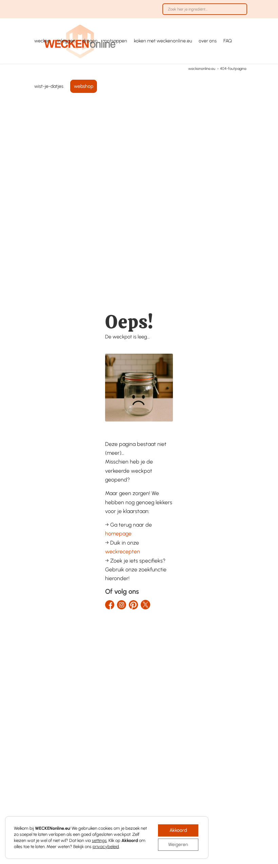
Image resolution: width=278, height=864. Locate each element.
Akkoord (178, 830)
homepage (118, 533)
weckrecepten (122, 551)
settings (99, 840)
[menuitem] (203, 12)
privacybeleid (106, 846)
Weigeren (178, 844)
